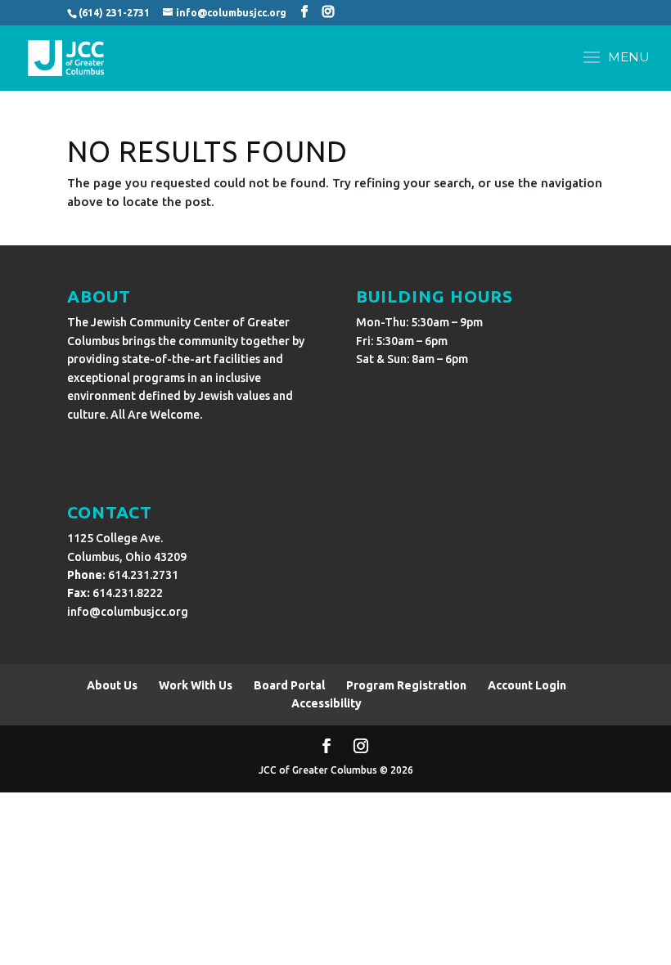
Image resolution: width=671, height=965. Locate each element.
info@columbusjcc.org (127, 611)
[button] (612, 68)
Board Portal (289, 685)
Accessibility (326, 703)
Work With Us (195, 685)
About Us (112, 685)
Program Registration (406, 685)
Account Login (527, 685)
